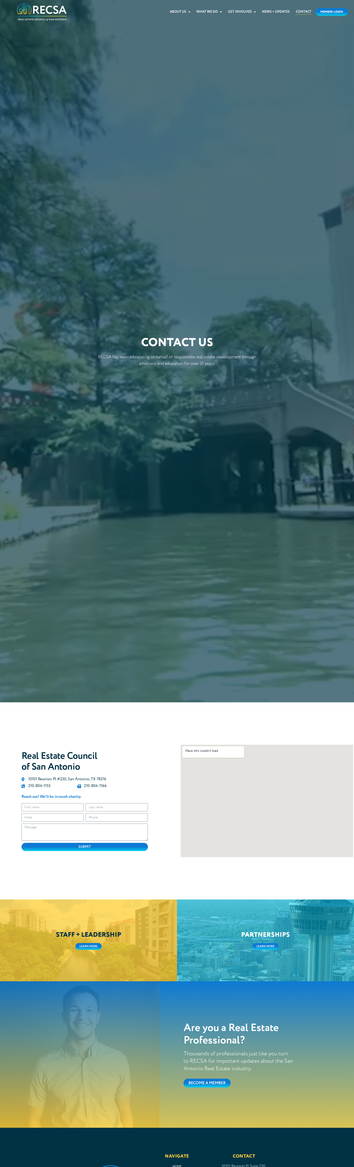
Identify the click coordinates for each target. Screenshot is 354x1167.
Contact (303, 11)
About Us (178, 11)
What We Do (207, 11)
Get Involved (240, 11)
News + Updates (276, 11)
